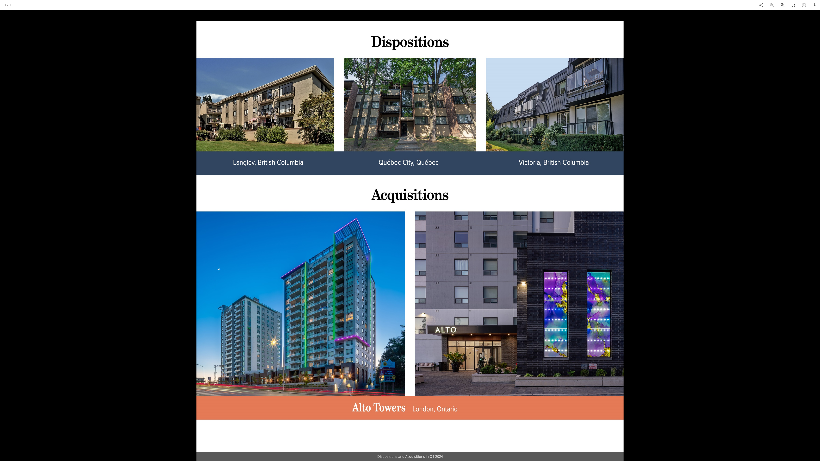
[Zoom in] (782, 5)
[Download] (814, 5)
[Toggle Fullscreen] (793, 5)
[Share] (761, 5)
